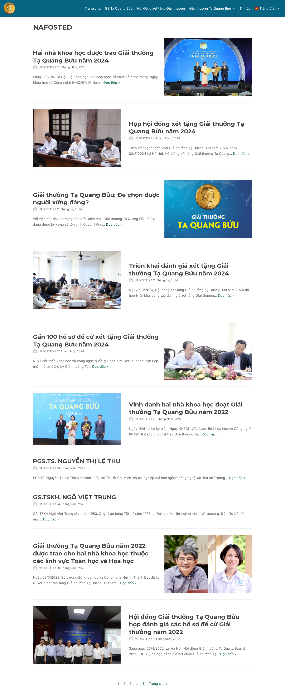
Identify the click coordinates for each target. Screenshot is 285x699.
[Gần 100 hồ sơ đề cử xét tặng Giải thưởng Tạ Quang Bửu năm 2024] (208, 351)
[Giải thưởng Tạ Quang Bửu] (9, 8)
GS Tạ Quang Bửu (119, 8)
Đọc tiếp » (111, 82)
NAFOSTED (46, 67)
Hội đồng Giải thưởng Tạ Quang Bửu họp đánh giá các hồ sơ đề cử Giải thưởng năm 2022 (184, 624)
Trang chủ (93, 8)
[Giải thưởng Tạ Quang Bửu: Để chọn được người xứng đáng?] (208, 209)
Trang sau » (158, 683)
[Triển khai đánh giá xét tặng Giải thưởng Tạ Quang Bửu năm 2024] (77, 280)
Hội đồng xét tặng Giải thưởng (161, 8)
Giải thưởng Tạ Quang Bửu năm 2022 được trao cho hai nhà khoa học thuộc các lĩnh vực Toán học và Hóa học (90, 553)
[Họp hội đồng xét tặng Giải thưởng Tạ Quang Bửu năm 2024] (77, 138)
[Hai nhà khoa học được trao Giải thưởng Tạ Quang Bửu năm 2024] (208, 67)
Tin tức (245, 8)
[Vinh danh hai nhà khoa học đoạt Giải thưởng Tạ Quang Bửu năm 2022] (77, 419)
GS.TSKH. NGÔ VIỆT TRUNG (74, 497)
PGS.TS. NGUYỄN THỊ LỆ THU (76, 461)
